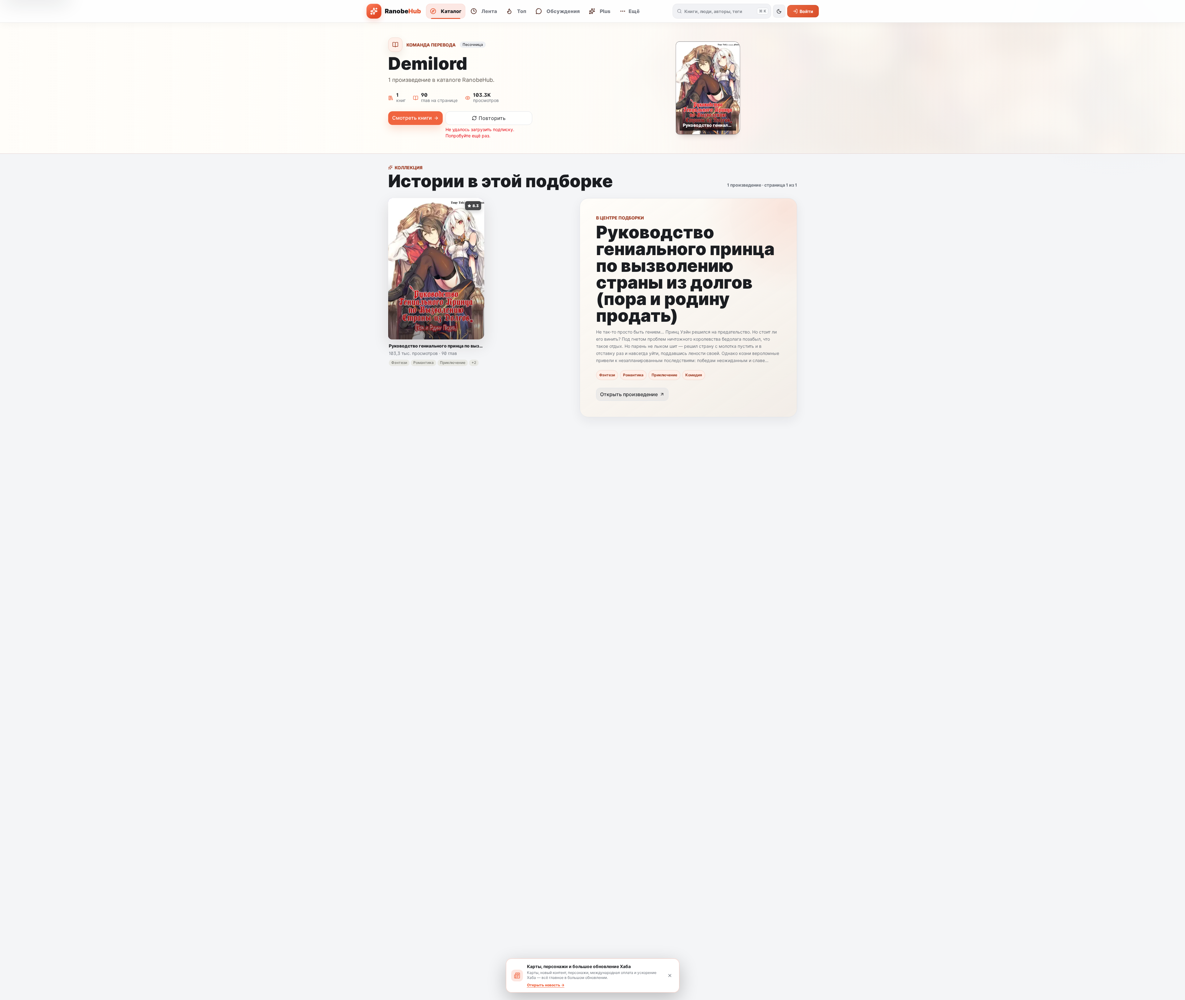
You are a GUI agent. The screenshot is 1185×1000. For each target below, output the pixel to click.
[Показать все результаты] (679, 11)
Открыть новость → (545, 985)
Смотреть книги (412, 118)
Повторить (492, 118)
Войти (806, 11)
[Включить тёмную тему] (779, 11)
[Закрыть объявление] (670, 975)
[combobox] (719, 11)
